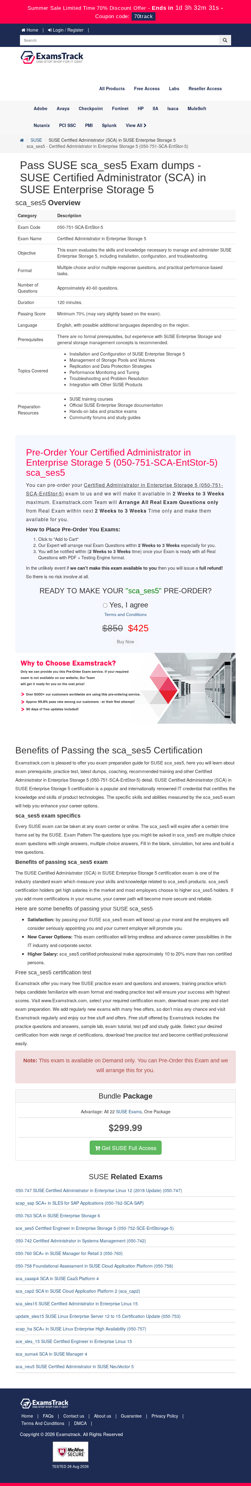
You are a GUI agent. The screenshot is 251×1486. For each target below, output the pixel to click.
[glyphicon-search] (225, 40)
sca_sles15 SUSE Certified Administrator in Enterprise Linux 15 (77, 1303)
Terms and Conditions (125, 614)
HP (141, 108)
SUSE (36, 140)
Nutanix (42, 125)
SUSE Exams (129, 1111)
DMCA (80, 1423)
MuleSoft (197, 108)
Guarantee (131, 1416)
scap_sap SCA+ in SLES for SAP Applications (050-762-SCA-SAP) (80, 1203)
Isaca (172, 108)
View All (135, 125)
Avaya (63, 108)
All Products (112, 88)
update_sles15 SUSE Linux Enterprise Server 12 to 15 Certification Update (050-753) (98, 1316)
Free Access (147, 88)
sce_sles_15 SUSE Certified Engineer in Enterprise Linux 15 (74, 1341)
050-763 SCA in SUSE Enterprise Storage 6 (58, 1215)
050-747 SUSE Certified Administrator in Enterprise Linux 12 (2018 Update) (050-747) (99, 1190)
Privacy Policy (165, 1416)
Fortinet (120, 108)
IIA (155, 108)
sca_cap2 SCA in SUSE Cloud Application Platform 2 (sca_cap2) (78, 1291)
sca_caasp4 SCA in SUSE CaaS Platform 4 (57, 1278)
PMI (89, 125)
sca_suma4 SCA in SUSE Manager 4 (51, 1354)
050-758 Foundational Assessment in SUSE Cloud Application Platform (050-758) (94, 1266)
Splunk (109, 125)
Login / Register (68, 30)
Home (31, 30)
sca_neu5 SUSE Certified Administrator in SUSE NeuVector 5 (75, 1366)
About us (102, 1416)
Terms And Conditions (42, 1423)
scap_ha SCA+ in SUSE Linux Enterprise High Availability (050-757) (81, 1329)
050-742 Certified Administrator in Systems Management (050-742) (81, 1241)
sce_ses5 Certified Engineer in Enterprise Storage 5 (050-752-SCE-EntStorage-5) (95, 1228)
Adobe (40, 108)
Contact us (73, 1416)
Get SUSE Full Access (128, 1148)
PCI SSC (67, 125)
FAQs (48, 1416)
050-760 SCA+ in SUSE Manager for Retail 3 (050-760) (69, 1253)
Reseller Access (205, 88)
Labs (174, 88)
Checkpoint (91, 108)
